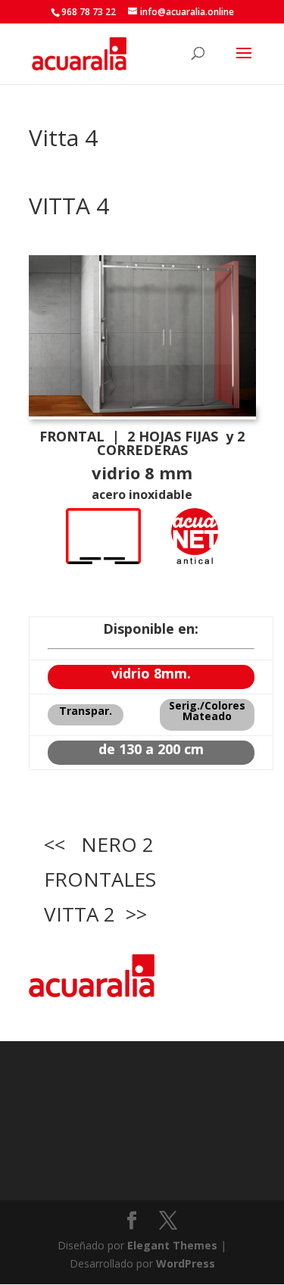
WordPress (185, 1263)
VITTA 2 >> (95, 914)
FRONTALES (100, 879)
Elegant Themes (172, 1245)
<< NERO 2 (99, 844)
